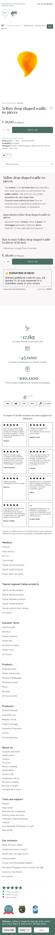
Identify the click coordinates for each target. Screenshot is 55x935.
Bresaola (6, 691)
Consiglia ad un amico (11, 789)
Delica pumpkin (9, 858)
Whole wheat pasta (11, 673)
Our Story (6, 762)
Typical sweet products (12, 569)
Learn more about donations (14, 289)
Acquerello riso (9, 715)
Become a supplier (10, 782)
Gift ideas (6, 631)
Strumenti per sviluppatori (13, 811)
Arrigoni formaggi (10, 724)
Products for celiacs (10, 645)
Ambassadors (8, 755)
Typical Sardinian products (13, 599)
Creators (6, 759)
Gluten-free (7, 640)
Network (6, 830)
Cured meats (8, 560)
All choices (7, 654)
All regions (7, 612)
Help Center (7, 807)
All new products (9, 696)
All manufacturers (10, 737)
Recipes (5, 803)
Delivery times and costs (13, 815)
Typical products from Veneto (15, 608)
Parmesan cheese (10, 682)
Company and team (11, 751)
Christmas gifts (8, 627)
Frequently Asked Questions (15, 818)
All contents (7, 876)
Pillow (5, 687)
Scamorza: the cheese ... (13, 872)
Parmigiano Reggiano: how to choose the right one (24, 867)
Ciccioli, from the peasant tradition (17, 863)
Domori (5, 733)
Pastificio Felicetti (9, 710)
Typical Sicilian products (12, 590)
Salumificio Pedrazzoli (12, 728)
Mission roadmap (9, 766)
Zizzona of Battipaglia (11, 678)
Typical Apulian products (13, 594)
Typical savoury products (13, 565)
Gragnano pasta (9, 669)
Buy (50, 26)
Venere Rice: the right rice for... (15, 854)
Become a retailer (10, 785)
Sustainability (8, 770)
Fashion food (8, 649)
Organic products (9, 636)
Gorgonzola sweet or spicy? (14, 849)
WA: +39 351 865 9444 (45, 4)
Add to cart (33, 130)
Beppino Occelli (9, 719)
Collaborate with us (10, 778)
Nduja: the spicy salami (12, 844)
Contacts (6, 822)
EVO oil (5, 556)
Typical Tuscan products (12, 603)
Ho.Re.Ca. (6, 774)
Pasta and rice (8, 551)
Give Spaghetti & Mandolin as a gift (18, 826)
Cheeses (6, 547)
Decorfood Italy (9, 103)
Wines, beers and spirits (12, 574)
